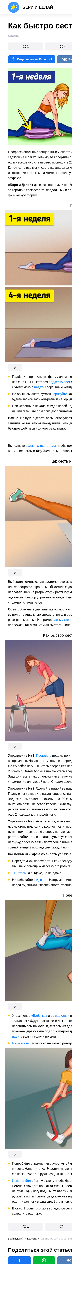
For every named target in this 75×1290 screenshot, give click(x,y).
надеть (39, 387)
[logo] (30, 7)
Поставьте (43, 755)
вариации (62, 1015)
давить (17, 1036)
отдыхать (40, 880)
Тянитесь (19, 873)
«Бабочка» (39, 1015)
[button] (25, 46)
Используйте (21, 1180)
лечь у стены (63, 619)
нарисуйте (59, 394)
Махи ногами (21, 1043)
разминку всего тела (41, 445)
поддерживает (59, 382)
